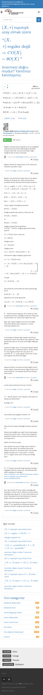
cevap (8, 140)
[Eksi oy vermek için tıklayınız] (4, 89)
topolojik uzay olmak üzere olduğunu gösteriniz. (18, 533)
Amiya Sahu (28, 684)
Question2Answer (19, 687)
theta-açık (22, 118)
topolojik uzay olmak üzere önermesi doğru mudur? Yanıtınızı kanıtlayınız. (21, 548)
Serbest (7, 637)
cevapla (35, 160)
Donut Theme (7, 684)
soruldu (31, 133)
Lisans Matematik (11, 617)
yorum (18, 140)
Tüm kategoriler (14, 598)
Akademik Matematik (21, 131)
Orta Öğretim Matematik (13, 632)
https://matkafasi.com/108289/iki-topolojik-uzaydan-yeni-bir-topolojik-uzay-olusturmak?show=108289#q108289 (21, 476)
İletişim (4, 673)
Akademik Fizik (9, 608)
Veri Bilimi (8, 627)
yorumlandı (33, 157)
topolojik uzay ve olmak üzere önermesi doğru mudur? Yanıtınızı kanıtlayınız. (21, 581)
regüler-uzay (9, 118)
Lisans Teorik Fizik (11, 622)
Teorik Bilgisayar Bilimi (13, 612)
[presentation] (7, 27)
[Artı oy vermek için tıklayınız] (4, 86)
